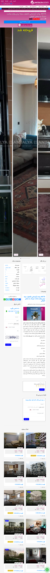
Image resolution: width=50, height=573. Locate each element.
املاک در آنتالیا (45, 8)
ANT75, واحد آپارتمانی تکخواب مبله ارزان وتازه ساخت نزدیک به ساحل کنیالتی (21, 11)
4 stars (38, 386)
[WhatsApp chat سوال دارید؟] (47, 570)
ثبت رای (41, 389)
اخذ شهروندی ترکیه (33, 6)
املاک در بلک (23, 8)
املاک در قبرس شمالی (11, 8)
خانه (46, 6)
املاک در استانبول (34, 8)
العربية (14, 1)
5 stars (36, 386)
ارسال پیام (8, 344)
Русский (6, 1)
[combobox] (6, 327)
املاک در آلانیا (40, 8)
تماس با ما (21, 6)
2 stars (42, 386)
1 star (44, 386)
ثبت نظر (26, 419)
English (2, 1)
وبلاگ (26, 6)
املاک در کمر (29, 8)
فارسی (11, 1)
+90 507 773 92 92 (13, 312)
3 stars (40, 386)
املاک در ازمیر (18, 8)
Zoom (17, 254)
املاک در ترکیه (41, 6)
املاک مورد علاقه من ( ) (6, 4)
